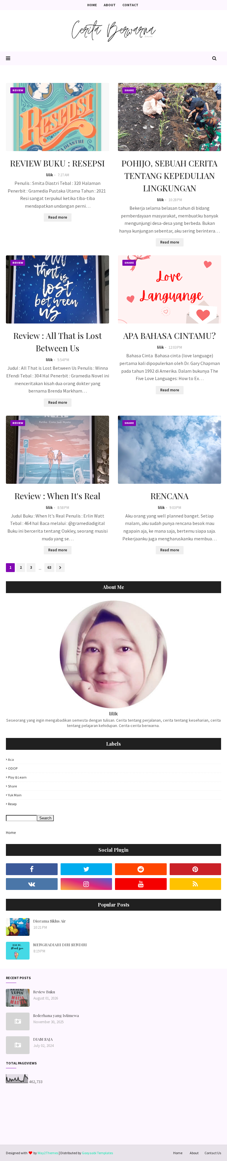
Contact (130, 5)
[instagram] (86, 884)
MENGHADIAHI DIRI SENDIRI (60, 944)
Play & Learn (17, 777)
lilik (49, 174)
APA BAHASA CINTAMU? (169, 335)
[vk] (32, 884)
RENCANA (169, 495)
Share (12, 786)
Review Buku (44, 991)
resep (12, 804)
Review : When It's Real (57, 495)
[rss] (195, 884)
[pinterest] (195, 869)
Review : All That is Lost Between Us (57, 341)
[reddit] (141, 869)
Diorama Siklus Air (49, 920)
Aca (11, 759)
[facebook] (32, 869)
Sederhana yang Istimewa (56, 1015)
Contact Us (213, 1153)
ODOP (12, 768)
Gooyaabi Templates (97, 1153)
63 (49, 567)
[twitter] (86, 869)
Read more (57, 217)
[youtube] (141, 884)
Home (92, 5)
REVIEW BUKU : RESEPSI (57, 163)
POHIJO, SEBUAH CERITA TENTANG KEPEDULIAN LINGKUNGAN (169, 175)
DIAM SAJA (43, 1039)
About (110, 5)
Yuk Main (15, 795)
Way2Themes (48, 1153)
